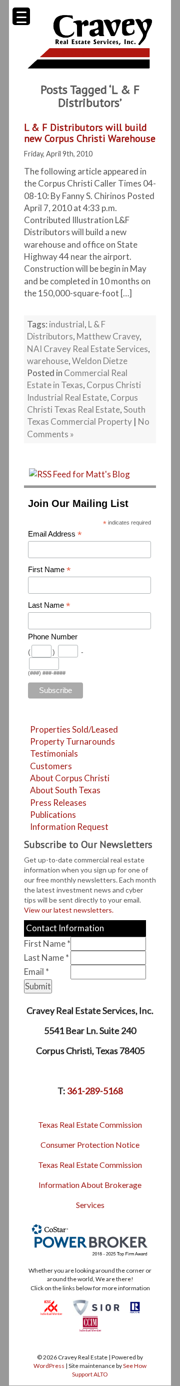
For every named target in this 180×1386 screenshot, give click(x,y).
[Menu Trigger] (21, 16)
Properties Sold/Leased (74, 729)
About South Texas (65, 790)
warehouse (47, 361)
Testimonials (54, 753)
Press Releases (58, 802)
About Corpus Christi (70, 778)
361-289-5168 (95, 1090)
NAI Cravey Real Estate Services (87, 348)
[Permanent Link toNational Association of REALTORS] (135, 1306)
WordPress (49, 1365)
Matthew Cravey (108, 336)
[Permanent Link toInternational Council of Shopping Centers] (51, 1306)
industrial (66, 324)
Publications (53, 814)
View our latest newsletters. (69, 910)
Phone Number (53, 637)
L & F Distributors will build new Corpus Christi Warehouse (90, 133)
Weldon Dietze (100, 361)
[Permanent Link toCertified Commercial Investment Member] (90, 1323)
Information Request (69, 826)
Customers (51, 766)
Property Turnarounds (72, 741)
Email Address (55, 534)
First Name (49, 570)
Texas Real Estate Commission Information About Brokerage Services (90, 1184)
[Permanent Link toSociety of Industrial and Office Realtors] (96, 1306)
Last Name (49, 605)
